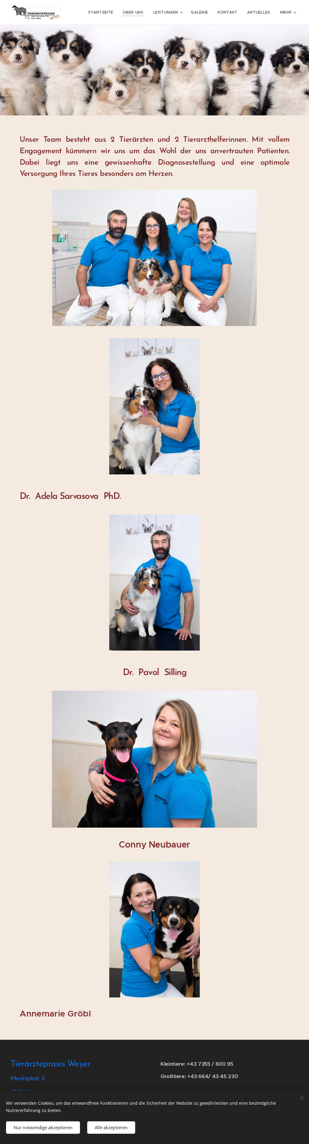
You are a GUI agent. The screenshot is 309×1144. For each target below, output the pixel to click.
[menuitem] (102, 12)
